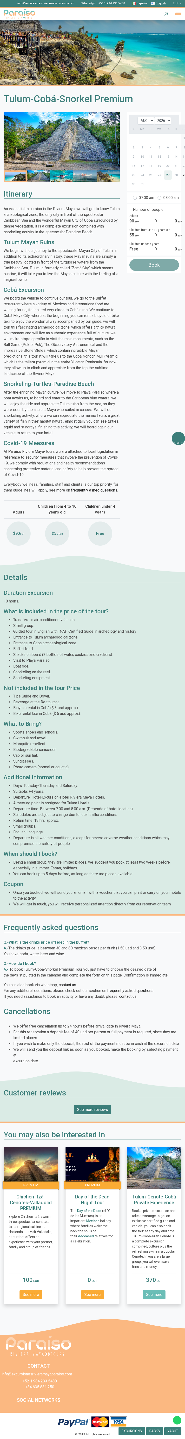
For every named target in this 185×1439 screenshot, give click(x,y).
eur (176, 3)
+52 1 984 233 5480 (112, 3)
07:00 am (146, 197)
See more (31, 1294)
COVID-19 (178, 443)
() (166, 13)
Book (154, 265)
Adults (133, 216)
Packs (154, 1431)
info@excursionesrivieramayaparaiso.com (45, 3)
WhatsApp (88, 3)
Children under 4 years (144, 244)
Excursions (132, 1431)
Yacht (172, 1431)
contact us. (68, 985)
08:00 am (171, 197)
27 (168, 175)
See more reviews (92, 1109)
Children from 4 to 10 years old (149, 230)
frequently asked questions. (94, 490)
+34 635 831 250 (39, 1387)
